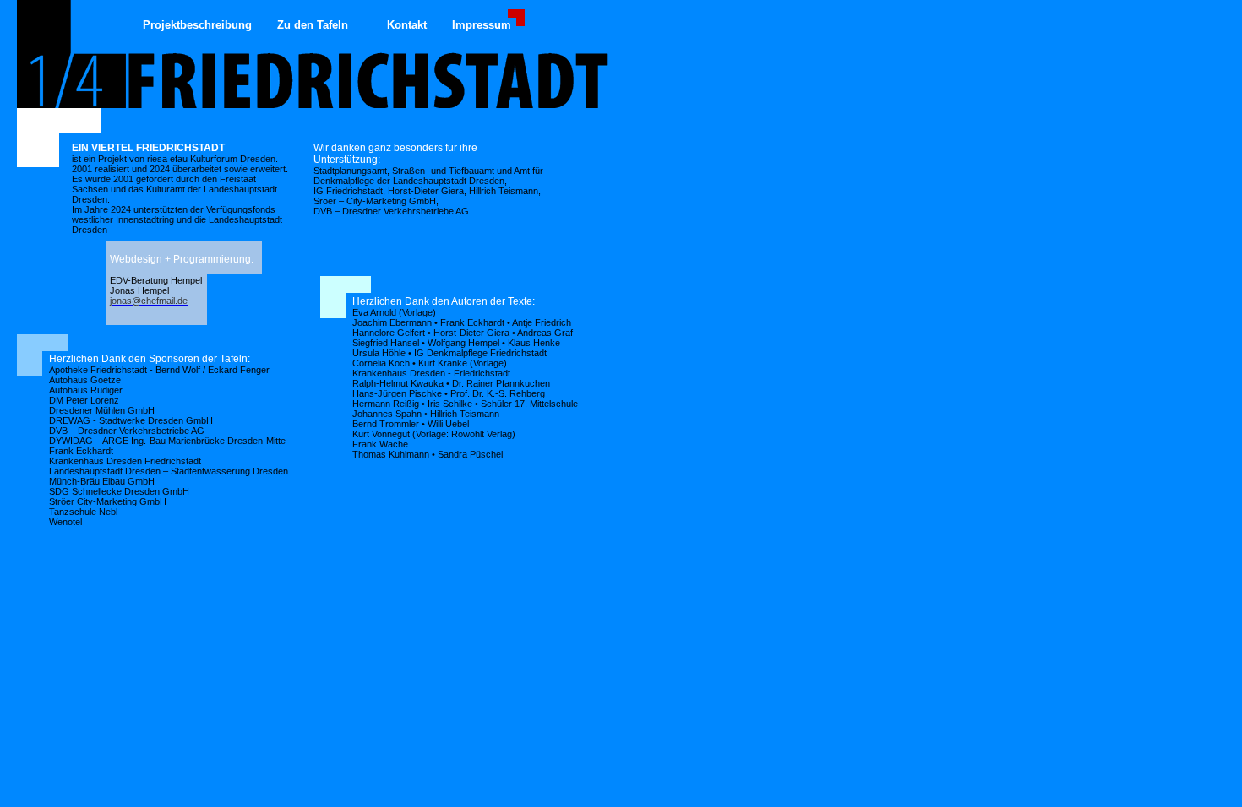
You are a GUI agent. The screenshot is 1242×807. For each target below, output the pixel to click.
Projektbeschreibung (197, 25)
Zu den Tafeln (312, 25)
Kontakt (407, 25)
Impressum (481, 25)
